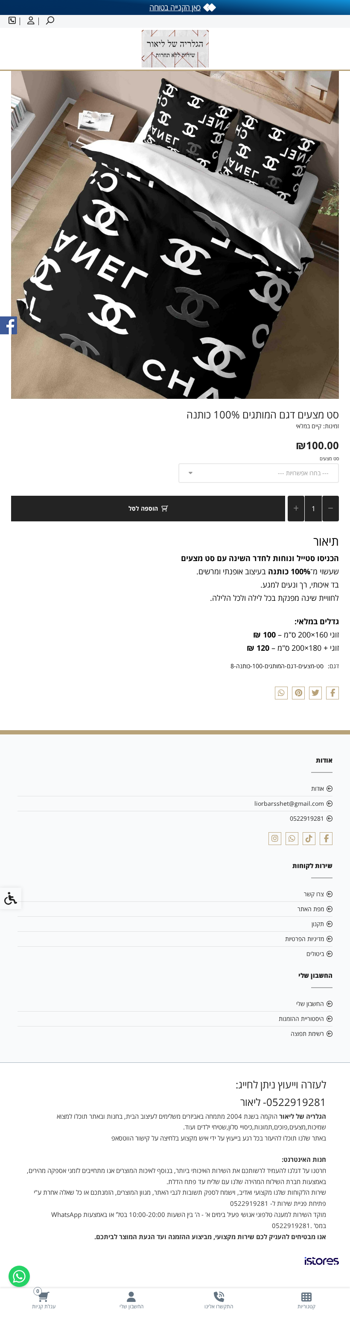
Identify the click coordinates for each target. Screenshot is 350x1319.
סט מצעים (329, 458)
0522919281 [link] (307, 818)
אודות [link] (317, 788)
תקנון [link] (318, 924)
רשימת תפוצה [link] (307, 1033)
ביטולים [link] (315, 954)
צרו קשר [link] (314, 894)
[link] (306, 1300)
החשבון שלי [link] (310, 1004)
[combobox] (258, 473)
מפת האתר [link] (311, 909)
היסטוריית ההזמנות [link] (301, 1019)
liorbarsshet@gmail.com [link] (289, 803)
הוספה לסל (143, 508)
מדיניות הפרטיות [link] (304, 939)
